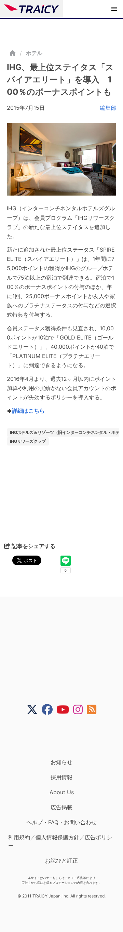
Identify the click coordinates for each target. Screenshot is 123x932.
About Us (62, 792)
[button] (114, 9)
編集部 (108, 107)
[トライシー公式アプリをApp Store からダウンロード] (66, 737)
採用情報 (61, 777)
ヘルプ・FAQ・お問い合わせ (61, 822)
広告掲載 (61, 807)
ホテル (34, 53)
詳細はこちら (28, 410)
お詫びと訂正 (61, 860)
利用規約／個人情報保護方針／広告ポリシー (60, 841)
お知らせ (61, 762)
